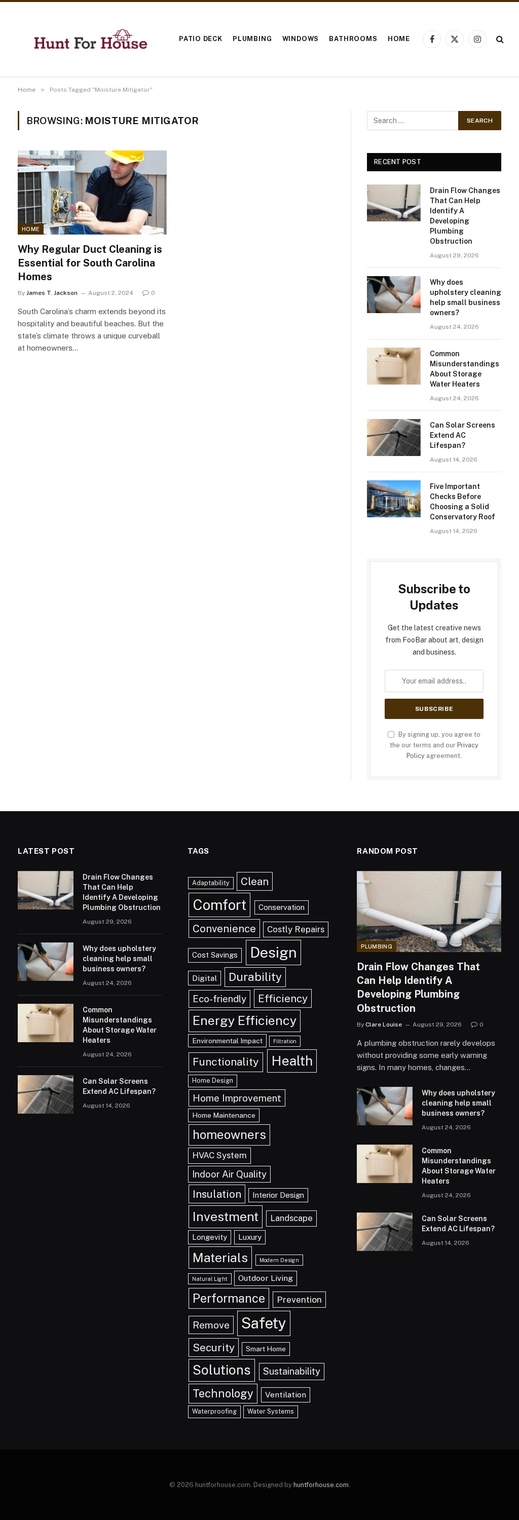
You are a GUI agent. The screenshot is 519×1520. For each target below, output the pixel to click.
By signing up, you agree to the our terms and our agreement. (435, 745)
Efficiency (283, 998)
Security (214, 1347)
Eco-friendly (219, 998)
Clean (255, 881)
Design (273, 952)
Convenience (224, 928)
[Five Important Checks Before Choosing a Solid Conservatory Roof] (394, 498)
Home (399, 39)
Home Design (212, 1080)
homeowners (229, 1134)
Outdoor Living (265, 1278)
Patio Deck (201, 39)
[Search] (499, 39)
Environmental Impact (227, 1041)
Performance (229, 1298)
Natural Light (210, 1279)
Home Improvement (237, 1098)
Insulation (217, 1194)
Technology (223, 1393)
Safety (263, 1323)
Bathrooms (353, 39)
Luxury (250, 1237)
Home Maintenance (223, 1115)
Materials (220, 1257)
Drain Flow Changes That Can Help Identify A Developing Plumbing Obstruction (465, 215)
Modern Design (279, 1260)
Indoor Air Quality (229, 1174)
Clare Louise (383, 1024)
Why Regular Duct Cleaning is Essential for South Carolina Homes (90, 263)
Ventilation (285, 1394)
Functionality (226, 1061)
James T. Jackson (52, 292)
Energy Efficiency (244, 1020)
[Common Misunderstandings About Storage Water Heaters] (394, 366)
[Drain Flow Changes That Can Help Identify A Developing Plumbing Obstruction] (394, 202)
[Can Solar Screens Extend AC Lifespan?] (394, 437)
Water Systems (270, 1411)
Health (292, 1061)
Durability (255, 976)
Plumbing (252, 39)
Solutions (222, 1370)
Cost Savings (215, 955)
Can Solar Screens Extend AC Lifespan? (462, 435)
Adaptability (211, 883)
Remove (211, 1325)
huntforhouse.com (321, 1485)
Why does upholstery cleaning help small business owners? (465, 297)
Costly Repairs (295, 929)
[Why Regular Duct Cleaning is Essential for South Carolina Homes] (92, 192)
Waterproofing (214, 1411)
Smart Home (266, 1349)
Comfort (219, 904)
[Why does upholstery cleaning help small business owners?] (394, 294)
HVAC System (219, 1155)
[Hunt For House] (90, 39)
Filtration (284, 1041)
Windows (300, 39)
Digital (204, 978)
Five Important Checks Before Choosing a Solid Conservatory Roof (462, 501)
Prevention (299, 1299)
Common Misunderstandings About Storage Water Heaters (464, 369)
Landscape (291, 1218)
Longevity (209, 1237)
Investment (225, 1216)
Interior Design (278, 1195)
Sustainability (291, 1371)
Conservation (281, 907)
